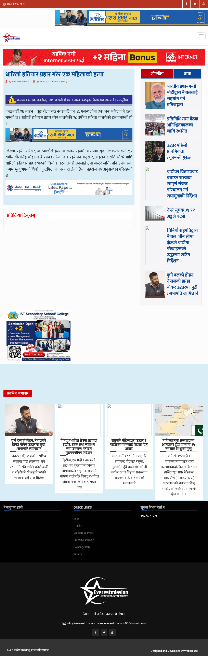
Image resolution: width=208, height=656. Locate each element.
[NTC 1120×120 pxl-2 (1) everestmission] (69, 138)
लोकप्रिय (157, 73)
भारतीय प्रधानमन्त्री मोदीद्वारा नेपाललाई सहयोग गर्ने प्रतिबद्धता (182, 96)
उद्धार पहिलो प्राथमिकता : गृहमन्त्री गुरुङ (179, 151)
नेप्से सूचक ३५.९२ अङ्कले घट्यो (181, 213)
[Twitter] (104, 632)
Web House (191, 650)
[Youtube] (112, 632)
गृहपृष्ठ (77, 518)
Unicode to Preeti (84, 532)
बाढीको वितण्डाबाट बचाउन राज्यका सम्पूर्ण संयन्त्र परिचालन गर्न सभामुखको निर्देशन (182, 184)
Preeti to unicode (84, 540)
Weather (79, 554)
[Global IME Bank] (69, 190)
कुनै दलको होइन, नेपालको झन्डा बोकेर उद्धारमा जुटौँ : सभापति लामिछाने (182, 284)
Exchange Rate (82, 547)
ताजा (187, 73)
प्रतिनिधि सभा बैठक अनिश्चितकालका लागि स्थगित (182, 125)
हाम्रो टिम (78, 525)
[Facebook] (95, 632)
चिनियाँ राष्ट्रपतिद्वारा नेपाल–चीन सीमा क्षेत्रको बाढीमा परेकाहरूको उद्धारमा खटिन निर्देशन (182, 246)
